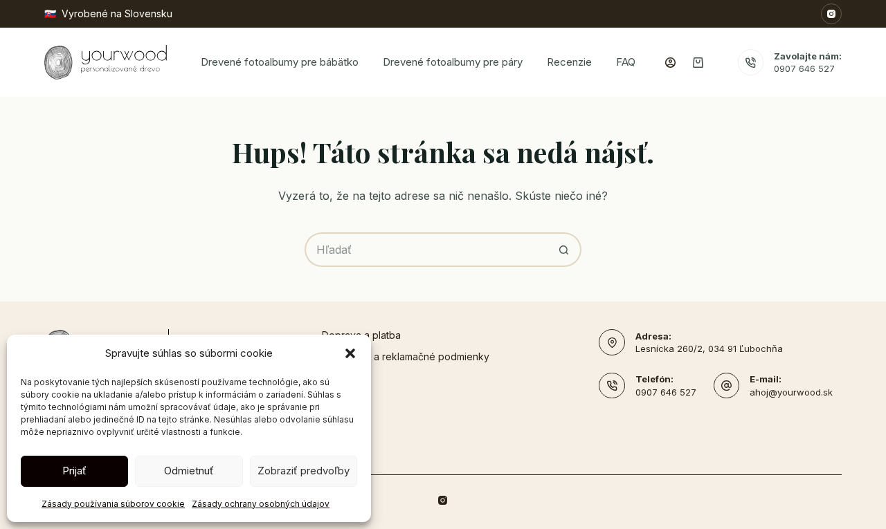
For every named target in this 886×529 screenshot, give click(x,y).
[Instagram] (831, 13)
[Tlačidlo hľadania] (564, 249)
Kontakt (339, 378)
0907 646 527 (804, 68)
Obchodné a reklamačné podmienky (405, 356)
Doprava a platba (361, 335)
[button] (350, 353)
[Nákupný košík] (698, 62)
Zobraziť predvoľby (303, 470)
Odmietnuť (189, 470)
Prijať (74, 470)
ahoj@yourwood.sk (791, 392)
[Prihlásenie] (670, 62)
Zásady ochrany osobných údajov (260, 504)
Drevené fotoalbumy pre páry (453, 61)
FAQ (625, 61)
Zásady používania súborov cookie (113, 504)
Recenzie (569, 61)
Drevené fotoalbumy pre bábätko (280, 61)
